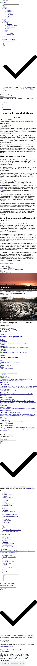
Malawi (7, 123)
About (5, 7)
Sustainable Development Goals (12, 530)
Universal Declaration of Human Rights (14, 531)
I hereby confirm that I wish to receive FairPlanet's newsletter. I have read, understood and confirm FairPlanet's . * (20, 89)
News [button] (5, 31)
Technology (10, 14)
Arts (8, 16)
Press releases (10, 34)
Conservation (8, 119)
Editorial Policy (7, 555)
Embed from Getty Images (6, 272)
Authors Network (8, 546)
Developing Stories (12, 25)
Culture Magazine (8, 497)
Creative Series (11, 27)
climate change (32, 139)
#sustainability (29, 121)
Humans (9, 10)
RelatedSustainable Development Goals (11, 335)
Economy (9, 11)
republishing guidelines (6, 646)
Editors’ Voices (7, 494)
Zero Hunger (3, 341)
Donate (5, 36)
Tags (4, 527)
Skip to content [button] (4, 0)
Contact (5, 560)
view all (9, 17)
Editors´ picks (7, 539)
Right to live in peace (6, 365)
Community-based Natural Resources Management (19, 239)
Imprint (5, 564)
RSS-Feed (6, 522)
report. (2, 188)
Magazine (6, 21)
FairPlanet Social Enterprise (10, 516)
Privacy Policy (30, 488)
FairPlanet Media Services (10, 514)
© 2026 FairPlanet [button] (8, 567)
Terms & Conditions (8, 561)
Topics (5, 8)
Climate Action (4, 346)
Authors (5, 525)
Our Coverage (7, 537)
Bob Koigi (8, 125)
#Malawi (7, 121)
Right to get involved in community (9, 362)
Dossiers (9, 24)
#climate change (20, 121)
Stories (5, 496)
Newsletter (10, 33)
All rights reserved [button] (8, 571)
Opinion (5, 30)
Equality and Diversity (9, 557)
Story (4, 19)
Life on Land (3, 350)
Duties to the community (6, 368)
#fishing (13, 121)
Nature (9, 13)
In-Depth (5, 22)
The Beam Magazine (9, 511)
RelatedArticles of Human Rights (9, 356)
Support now (3, 331)
